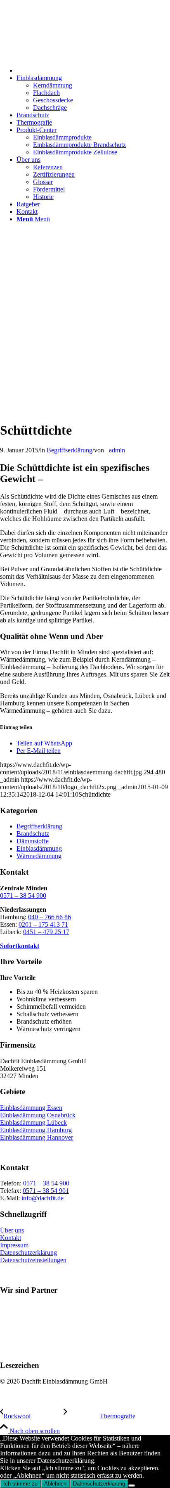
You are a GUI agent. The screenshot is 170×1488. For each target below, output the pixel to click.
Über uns (12, 1230)
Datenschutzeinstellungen (33, 1259)
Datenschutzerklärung (28, 1252)
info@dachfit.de (42, 1198)
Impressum (14, 1245)
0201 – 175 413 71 (43, 924)
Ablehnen (55, 1484)
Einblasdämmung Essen (31, 1107)
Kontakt (10, 1237)
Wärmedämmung (39, 855)
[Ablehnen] (131, 1485)
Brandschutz (33, 833)
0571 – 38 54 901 (46, 1190)
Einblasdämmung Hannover (36, 1137)
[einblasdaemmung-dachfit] (85, 409)
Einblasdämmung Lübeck (33, 1122)
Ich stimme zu (20, 1484)
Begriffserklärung (69, 450)
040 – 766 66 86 (49, 916)
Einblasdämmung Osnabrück (38, 1115)
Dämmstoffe (33, 841)
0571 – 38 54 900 (23, 895)
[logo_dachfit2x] (62, 39)
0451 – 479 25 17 (46, 931)
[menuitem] (93, 69)
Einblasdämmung (39, 848)
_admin (115, 450)
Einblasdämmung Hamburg (36, 1129)
